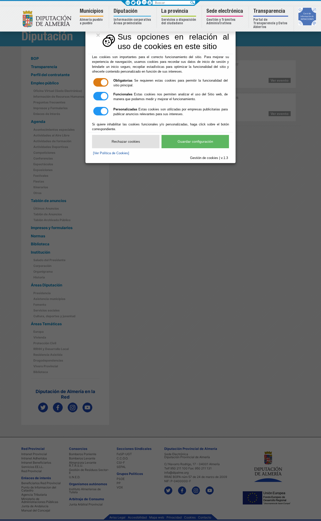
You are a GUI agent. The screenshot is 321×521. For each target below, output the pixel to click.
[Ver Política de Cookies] (111, 153)
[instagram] (144, 2)
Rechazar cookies (126, 141)
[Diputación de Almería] (48, 19)
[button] (92, 17)
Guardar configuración (195, 141)
